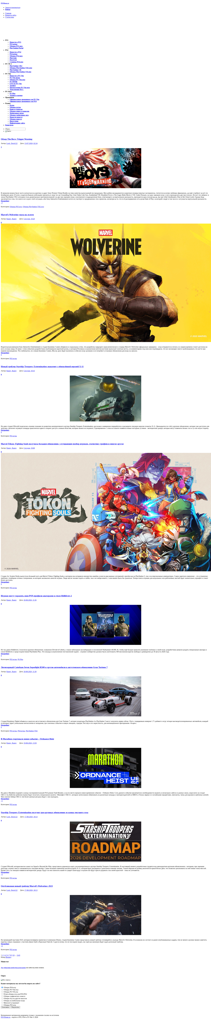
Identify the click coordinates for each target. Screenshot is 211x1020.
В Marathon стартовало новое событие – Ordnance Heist (27, 739)
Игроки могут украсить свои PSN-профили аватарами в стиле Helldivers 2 (36, 596)
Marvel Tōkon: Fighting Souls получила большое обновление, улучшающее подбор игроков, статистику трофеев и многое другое (62, 444)
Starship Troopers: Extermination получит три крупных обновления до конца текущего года (44, 812)
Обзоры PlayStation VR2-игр (33, 207)
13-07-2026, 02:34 (31, 143)
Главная (8, 13)
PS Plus (20, 659)
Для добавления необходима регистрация (13, 967)
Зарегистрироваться (12, 7)
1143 (18, 955)
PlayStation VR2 (32, 731)
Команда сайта (10, 15)
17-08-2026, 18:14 (31, 817)
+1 (2, 801)
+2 (2, 874)
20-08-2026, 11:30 (30, 672)
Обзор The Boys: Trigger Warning (16, 139)
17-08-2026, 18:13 (31, 890)
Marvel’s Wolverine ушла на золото (17, 214)
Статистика (9, 17)
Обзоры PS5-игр (16, 207)
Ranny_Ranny (11, 219)
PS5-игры (13, 358)
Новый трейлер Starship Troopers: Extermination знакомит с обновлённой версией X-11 (42, 366)
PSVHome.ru (5, 3)
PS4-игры (21, 731)
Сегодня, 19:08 (29, 448)
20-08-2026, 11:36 (30, 600)
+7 (2, 203)
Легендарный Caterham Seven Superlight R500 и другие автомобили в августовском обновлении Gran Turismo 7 (54, 667)
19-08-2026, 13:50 (30, 743)
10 (14, 955)
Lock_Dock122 (11, 143)
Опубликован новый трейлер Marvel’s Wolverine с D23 (27, 886)
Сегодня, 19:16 (29, 371)
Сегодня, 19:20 (29, 219)
